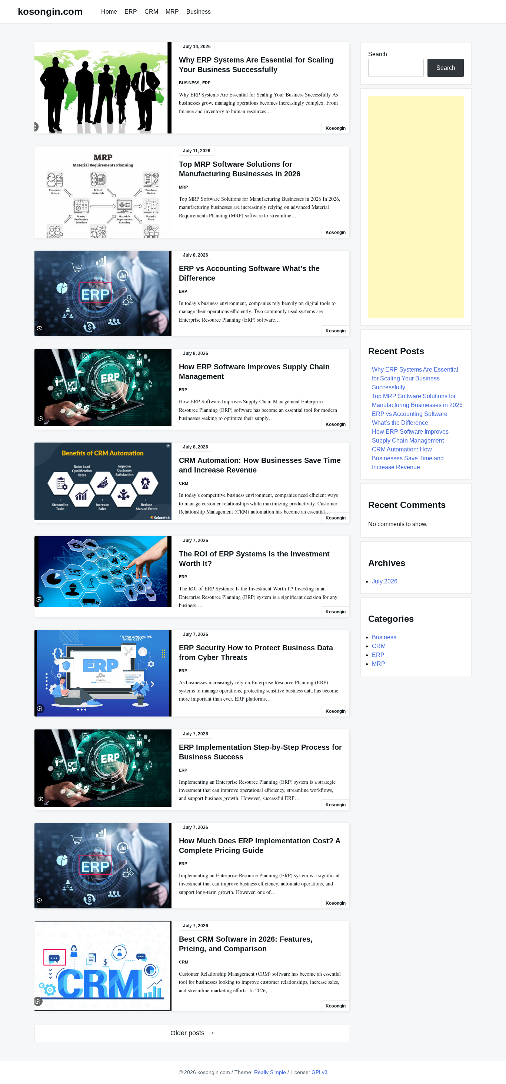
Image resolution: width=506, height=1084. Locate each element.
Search (377, 54)
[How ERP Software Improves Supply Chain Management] (103, 387)
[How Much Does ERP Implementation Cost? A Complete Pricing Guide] (103, 865)
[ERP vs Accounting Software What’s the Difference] (103, 293)
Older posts (187, 1033)
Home (109, 12)
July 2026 (384, 581)
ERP (130, 12)
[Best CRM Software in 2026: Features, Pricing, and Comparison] (103, 966)
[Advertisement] (416, 207)
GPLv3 (319, 1072)
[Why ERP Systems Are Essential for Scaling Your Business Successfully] (103, 87)
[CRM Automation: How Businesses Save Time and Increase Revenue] (103, 481)
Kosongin (336, 128)
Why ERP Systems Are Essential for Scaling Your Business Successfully (415, 378)
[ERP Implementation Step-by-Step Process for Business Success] (103, 768)
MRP (172, 12)
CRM (151, 12)
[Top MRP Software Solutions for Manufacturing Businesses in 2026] (103, 192)
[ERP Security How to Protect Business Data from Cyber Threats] (103, 673)
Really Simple (270, 1072)
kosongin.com (50, 11)
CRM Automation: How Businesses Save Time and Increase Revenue (408, 458)
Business (198, 12)
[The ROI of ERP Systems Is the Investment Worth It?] (103, 571)
